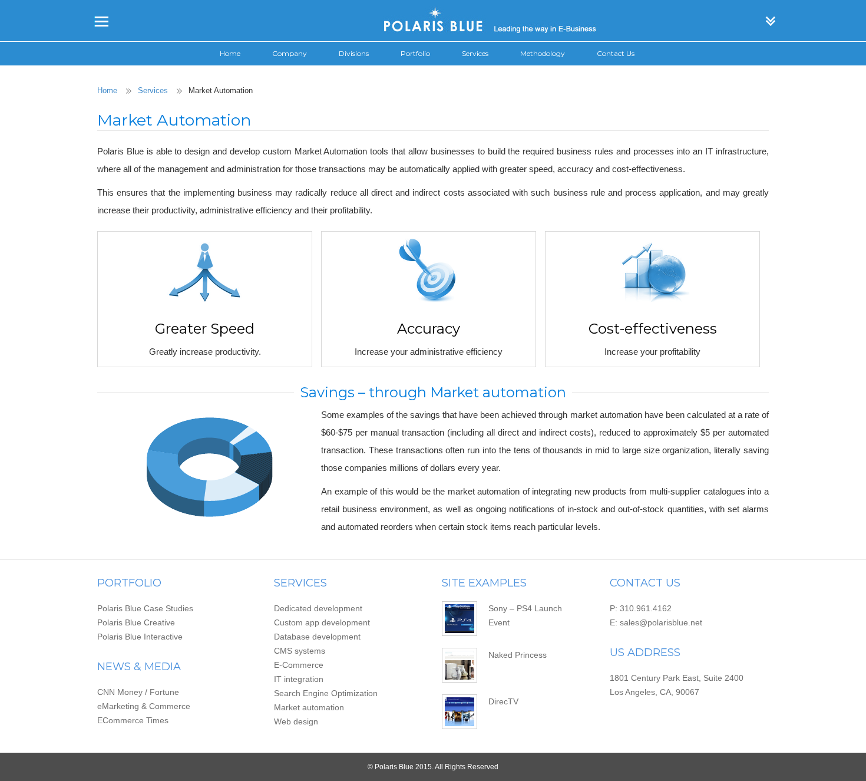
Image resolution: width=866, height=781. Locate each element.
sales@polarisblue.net (661, 622)
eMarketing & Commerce (143, 706)
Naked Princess (517, 655)
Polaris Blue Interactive (140, 636)
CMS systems (299, 650)
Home (230, 53)
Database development (317, 636)
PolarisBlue (433, 20)
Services (475, 53)
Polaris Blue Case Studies (145, 608)
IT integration (298, 679)
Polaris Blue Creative (136, 622)
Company (289, 53)
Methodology (542, 53)
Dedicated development (318, 608)
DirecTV (503, 701)
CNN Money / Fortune (138, 692)
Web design (296, 721)
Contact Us (615, 53)
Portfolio (415, 53)
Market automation (309, 707)
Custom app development (322, 622)
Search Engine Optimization (326, 693)
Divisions (354, 53)
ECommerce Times (132, 720)
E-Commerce (298, 665)
